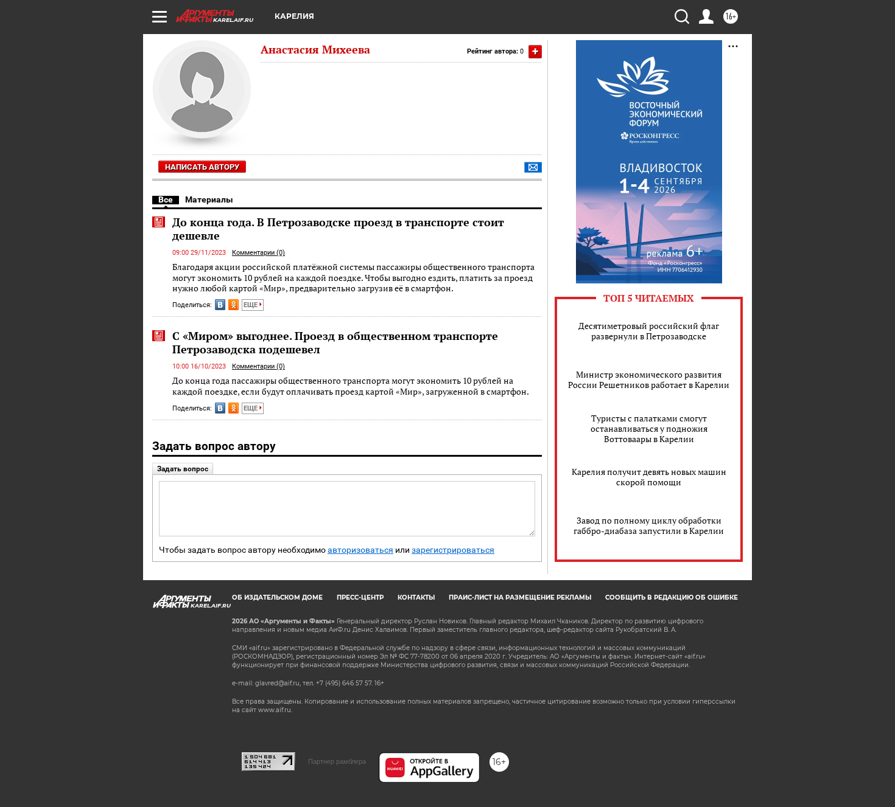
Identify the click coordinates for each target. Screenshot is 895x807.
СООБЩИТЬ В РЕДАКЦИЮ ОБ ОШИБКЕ (671, 597)
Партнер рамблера (337, 761)
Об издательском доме (277, 597)
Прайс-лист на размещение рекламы (520, 597)
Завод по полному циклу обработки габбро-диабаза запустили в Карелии (649, 525)
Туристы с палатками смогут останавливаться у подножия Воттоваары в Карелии (649, 428)
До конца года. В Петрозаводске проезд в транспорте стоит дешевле (338, 229)
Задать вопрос (182, 469)
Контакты (416, 597)
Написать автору (202, 166)
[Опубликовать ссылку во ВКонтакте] (220, 304)
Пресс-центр (360, 597)
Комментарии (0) (258, 253)
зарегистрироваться (453, 550)
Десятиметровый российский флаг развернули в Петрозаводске (648, 330)
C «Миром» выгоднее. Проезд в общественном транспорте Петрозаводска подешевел (335, 342)
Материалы (209, 199)
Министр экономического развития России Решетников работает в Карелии (648, 379)
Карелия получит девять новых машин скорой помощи (649, 476)
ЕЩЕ (251, 305)
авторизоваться (360, 550)
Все (165, 199)
